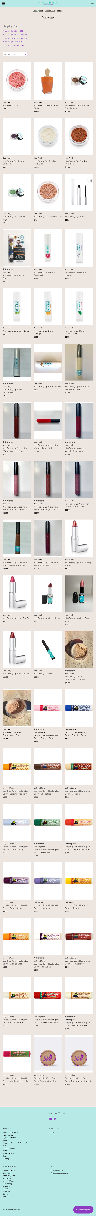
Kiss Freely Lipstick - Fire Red (17, 618)
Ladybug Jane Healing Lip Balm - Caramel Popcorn (15, 792)
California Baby (9, 1170)
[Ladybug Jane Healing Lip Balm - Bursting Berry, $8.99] (79, 708)
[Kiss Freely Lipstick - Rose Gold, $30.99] (79, 593)
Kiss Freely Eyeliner (74, 216)
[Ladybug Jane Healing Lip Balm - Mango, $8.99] (79, 881)
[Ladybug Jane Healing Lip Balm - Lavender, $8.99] (48, 881)
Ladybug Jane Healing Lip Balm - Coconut (77, 792)
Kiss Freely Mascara (43, 674)
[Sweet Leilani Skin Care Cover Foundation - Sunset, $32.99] (79, 1054)
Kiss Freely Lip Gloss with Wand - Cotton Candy (15, 508)
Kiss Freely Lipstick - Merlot (47, 618)
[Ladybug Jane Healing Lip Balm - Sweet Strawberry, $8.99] (48, 995)
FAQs (5, 1145)
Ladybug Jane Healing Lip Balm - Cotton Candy (15, 848)
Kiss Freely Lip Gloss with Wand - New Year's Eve (15, 563)
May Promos (8, 1135)
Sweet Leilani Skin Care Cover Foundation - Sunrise (47, 1079)
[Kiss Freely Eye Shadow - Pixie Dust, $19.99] (48, 136)
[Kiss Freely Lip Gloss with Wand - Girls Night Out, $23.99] (48, 479)
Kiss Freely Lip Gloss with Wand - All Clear (77, 388)
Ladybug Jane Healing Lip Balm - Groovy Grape (15, 906)
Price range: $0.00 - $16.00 (14, 31)
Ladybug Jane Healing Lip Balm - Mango (77, 906)
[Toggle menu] (3, 3)
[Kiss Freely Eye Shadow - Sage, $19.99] (17, 192)
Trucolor (6, 1189)
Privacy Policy (8, 1153)
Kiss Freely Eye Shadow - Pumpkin (77, 162)
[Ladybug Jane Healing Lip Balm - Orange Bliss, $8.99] (17, 936)
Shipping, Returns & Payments (15, 1143)
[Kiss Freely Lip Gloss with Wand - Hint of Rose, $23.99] (79, 479)
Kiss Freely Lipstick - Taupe (16, 674)
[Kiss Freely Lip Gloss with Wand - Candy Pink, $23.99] (48, 421)
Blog (4, 1156)
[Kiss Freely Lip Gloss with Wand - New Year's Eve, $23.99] (17, 538)
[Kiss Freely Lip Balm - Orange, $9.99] (48, 306)
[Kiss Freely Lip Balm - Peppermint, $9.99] (79, 306)
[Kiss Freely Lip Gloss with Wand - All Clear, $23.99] (79, 362)
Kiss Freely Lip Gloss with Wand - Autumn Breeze (15, 449)
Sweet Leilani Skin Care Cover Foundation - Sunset (78, 1079)
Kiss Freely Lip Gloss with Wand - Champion (77, 449)
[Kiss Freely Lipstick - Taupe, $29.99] (17, 649)
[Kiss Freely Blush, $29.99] (17, 81)
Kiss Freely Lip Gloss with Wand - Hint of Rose (77, 505)
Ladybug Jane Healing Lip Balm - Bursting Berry (77, 733)
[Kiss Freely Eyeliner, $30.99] (79, 192)
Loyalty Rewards (9, 1138)
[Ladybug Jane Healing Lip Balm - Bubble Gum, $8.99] (48, 708)
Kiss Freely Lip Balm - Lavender (75, 273)
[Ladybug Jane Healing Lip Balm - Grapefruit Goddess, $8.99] (79, 822)
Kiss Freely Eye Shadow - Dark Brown (77, 106)
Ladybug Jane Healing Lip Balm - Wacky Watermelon (16, 1079)
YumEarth (7, 1178)
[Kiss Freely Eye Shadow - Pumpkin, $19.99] (79, 136)
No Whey (6, 1191)
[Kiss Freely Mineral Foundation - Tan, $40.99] (17, 708)
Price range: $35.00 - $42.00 (15, 45)
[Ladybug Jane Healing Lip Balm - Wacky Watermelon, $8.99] (17, 1054)
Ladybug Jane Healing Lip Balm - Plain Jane (46, 965)
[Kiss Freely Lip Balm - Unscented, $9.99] (17, 362)
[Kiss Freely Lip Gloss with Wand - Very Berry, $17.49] (48, 538)
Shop (51, 1132)
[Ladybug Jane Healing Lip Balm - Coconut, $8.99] (79, 766)
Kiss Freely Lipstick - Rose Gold (77, 619)
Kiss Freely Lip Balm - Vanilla (48, 386)
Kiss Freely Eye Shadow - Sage (15, 218)
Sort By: (7, 54)
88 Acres (6, 1186)
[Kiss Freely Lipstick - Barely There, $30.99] (79, 538)
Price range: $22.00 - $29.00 (15, 38)
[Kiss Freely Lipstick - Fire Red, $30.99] (17, 593)
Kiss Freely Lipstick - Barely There (78, 563)
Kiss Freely (7, 1173)
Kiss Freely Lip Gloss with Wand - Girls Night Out (46, 508)
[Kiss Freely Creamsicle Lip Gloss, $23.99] (48, 81)
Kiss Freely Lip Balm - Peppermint (75, 332)
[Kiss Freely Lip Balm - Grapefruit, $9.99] (48, 248)
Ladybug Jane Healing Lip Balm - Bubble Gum (46, 736)
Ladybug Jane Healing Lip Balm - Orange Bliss (15, 962)
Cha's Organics (9, 1176)
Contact (6, 1151)
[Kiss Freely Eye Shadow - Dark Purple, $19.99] (17, 136)
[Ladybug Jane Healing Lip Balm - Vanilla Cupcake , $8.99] (79, 995)
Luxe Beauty (7, 1184)
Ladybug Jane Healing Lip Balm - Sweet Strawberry (46, 1021)
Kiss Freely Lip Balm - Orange (44, 332)
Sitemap (6, 1159)
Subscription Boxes (10, 1132)
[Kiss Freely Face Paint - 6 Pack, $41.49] (17, 248)
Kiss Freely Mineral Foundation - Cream (75, 678)
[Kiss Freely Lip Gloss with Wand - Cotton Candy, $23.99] (17, 479)
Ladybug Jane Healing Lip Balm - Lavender (46, 906)
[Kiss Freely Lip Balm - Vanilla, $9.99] (48, 362)
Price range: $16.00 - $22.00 (15, 34)
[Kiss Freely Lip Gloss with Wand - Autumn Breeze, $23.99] (17, 421)
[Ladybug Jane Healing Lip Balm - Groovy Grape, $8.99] (17, 881)
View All (5, 1197)
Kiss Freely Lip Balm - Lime (16, 331)
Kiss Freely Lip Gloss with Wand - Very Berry (46, 563)
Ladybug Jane (8, 1181)
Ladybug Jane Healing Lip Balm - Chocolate (46, 792)
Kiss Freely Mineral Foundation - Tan (12, 733)
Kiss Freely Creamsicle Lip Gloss (46, 106)
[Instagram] (55, 1119)
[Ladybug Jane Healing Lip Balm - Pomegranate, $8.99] (79, 936)
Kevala (5, 1194)
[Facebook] (50, 1119)
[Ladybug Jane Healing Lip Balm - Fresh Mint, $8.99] (48, 822)
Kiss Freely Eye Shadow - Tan (48, 216)
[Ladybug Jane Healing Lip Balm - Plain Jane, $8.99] (48, 936)
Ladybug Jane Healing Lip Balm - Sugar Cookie (15, 1021)
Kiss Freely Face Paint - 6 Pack (15, 276)
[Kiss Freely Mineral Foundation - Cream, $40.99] (79, 649)
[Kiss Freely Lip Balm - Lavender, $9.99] (79, 248)
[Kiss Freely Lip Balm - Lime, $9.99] (17, 306)
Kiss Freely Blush (11, 105)
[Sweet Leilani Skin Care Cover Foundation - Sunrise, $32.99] (48, 1054)
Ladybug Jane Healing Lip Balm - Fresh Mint (46, 851)
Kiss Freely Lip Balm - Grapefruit (44, 273)
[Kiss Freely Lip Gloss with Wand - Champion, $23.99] (79, 421)
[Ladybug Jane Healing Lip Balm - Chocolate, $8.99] (48, 766)
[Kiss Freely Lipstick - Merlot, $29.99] (48, 593)
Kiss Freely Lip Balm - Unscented (13, 391)
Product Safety (9, 1148)
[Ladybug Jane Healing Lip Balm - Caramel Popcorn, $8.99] (17, 766)
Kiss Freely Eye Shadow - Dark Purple (15, 162)
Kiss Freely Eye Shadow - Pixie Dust (46, 162)
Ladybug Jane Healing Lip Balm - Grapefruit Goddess (78, 848)
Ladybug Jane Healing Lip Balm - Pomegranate (77, 962)
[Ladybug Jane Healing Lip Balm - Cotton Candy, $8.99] (17, 822)
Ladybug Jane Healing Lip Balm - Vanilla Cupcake (77, 1024)
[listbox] (19, 54)
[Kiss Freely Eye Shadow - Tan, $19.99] (48, 192)
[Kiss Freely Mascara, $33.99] (48, 649)
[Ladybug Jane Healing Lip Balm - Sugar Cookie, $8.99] (17, 995)
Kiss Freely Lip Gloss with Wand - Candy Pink (46, 446)
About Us (6, 1140)
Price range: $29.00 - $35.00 (15, 41)
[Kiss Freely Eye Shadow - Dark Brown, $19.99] (79, 81)
